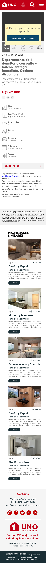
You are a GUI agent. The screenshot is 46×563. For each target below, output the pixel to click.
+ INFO (14, 283)
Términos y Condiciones (14, 559)
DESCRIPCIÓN (12, 166)
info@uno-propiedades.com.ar (23, 505)
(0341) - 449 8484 (25, 502)
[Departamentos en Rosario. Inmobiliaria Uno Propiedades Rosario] (12, 5)
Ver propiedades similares (23, 38)
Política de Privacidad (32, 559)
